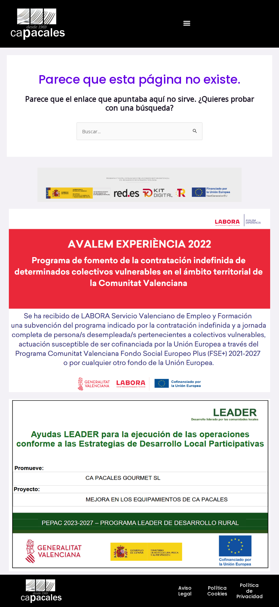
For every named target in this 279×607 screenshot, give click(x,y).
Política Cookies (217, 591)
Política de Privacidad (249, 591)
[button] (186, 23)
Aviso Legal (185, 591)
